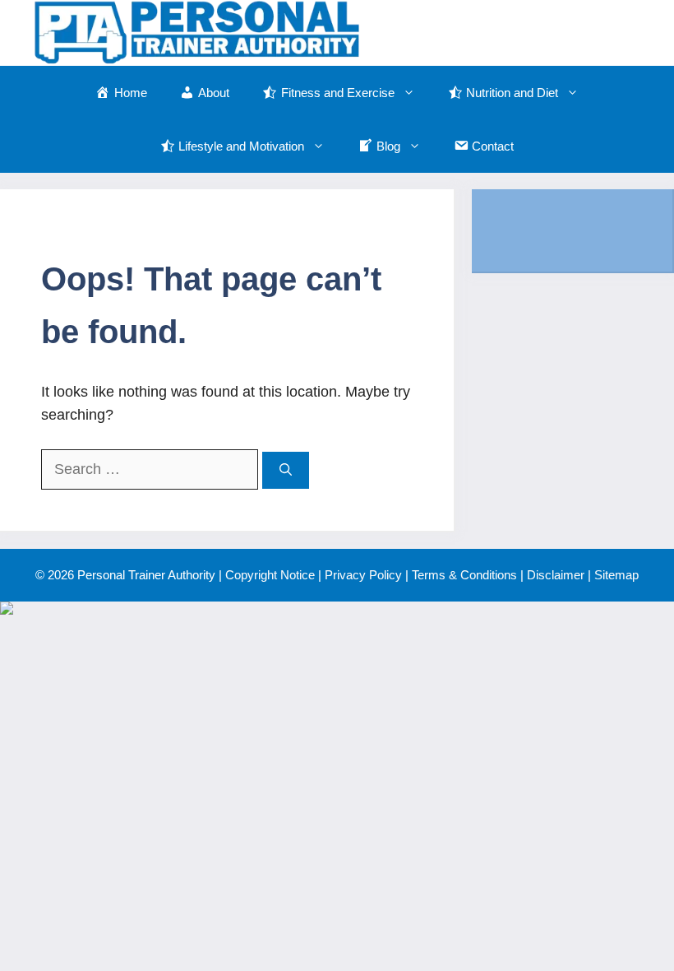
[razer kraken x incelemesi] (337, 608)
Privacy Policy (363, 575)
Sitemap (616, 575)
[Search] (285, 470)
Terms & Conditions (464, 575)
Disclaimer (555, 575)
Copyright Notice (270, 575)
